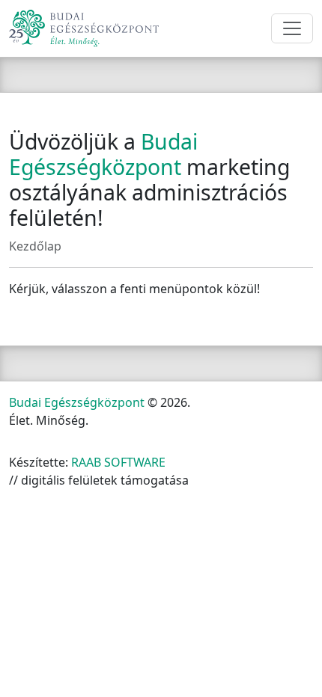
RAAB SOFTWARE (118, 462)
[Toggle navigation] (292, 28)
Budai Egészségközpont (77, 402)
